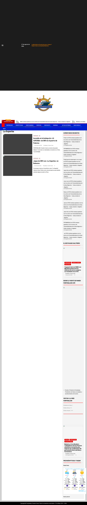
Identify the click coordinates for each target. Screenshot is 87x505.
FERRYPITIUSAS (19, 125)
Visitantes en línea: (67, 405)
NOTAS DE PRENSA (66, 125)
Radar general (66, 496)
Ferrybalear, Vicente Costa (48, 145)
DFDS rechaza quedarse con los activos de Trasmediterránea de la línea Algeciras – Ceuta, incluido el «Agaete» (45, 121)
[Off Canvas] (2, 45)
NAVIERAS (55, 125)
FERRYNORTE (47, 125)
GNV (39, 135)
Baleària (66, 439)
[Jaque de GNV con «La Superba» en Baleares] (17, 165)
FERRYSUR (38, 125)
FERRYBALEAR (9, 125)
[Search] (84, 127)
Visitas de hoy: (66, 407)
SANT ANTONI (67, 264)
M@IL (4, 128)
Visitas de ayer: (67, 410)
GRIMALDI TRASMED (76, 262)
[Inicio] (3, 125)
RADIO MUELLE (77, 125)
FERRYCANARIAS (29, 125)
